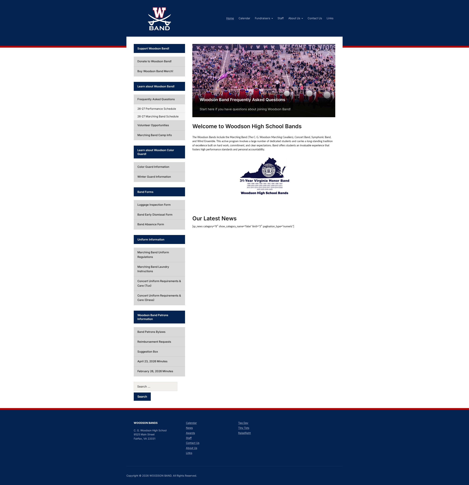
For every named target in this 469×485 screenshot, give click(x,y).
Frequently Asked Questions (156, 99)
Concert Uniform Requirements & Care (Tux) (159, 283)
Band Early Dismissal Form (154, 214)
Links (330, 18)
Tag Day (243, 422)
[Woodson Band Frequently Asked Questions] (263, 80)
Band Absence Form (150, 224)
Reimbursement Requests (154, 341)
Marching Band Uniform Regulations (153, 255)
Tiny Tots (243, 427)
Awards (190, 432)
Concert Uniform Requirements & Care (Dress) (159, 298)
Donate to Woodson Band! (154, 61)
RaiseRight (244, 432)
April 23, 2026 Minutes (152, 361)
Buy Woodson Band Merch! (155, 71)
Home (230, 18)
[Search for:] (159, 386)
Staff (281, 18)
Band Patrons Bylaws (151, 332)
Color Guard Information (153, 167)
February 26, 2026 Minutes (155, 371)
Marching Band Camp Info (154, 135)
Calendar (244, 18)
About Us (294, 18)
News (189, 427)
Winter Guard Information (154, 176)
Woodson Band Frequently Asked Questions (242, 99)
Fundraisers (262, 18)
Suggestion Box (147, 351)
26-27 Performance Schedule (156, 108)
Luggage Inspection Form (154, 204)
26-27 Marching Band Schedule (158, 116)
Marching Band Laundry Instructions (153, 269)
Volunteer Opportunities (153, 125)
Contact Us (315, 18)
